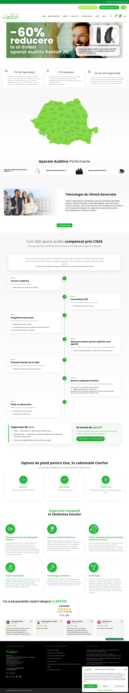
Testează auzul (86, 16)
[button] (125, 669)
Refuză (105, 686)
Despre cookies (52, 661)
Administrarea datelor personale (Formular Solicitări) (64, 664)
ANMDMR (12, 673)
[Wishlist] (111, 16)
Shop (97, 16)
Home (44, 16)
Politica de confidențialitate (105, 690)
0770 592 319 (20, 662)
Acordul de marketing (54, 658)
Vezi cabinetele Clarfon (13, 663)
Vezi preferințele (119, 686)
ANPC (49, 667)
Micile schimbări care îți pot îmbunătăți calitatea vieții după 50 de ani (103, 659)
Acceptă (90, 686)
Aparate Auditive (53, 16)
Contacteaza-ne (11, 665)
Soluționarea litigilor (53, 669)
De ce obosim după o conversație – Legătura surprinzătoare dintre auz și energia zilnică (100, 654)
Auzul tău (74, 16)
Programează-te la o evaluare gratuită (90, 439)
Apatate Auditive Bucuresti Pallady (97, 666)
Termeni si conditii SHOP (55, 653)
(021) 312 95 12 (13, 660)
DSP (7, 673)
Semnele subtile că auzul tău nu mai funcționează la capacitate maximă (102, 650)
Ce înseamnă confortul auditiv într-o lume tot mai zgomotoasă (102, 663)
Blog (104, 16)
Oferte (65, 16)
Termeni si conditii (53, 650)
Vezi (50, 84)
